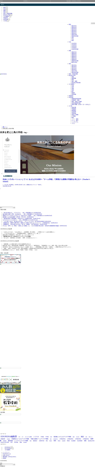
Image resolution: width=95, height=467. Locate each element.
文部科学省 (41, 440)
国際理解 (74, 78)
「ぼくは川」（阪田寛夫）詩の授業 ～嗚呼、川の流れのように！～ (20, 237)
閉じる (2, 466)
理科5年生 (74, 68)
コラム (73, 123)
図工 (73, 91)
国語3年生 (74, 28)
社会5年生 (74, 46)
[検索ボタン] (94, 23)
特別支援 (71, 97)
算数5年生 (74, 57)
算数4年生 (74, 56)
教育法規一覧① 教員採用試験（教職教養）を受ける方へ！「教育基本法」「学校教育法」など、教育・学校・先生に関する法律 (35, 245)
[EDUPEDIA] (3, 74)
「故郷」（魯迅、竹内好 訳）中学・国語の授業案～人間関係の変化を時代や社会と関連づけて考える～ (28, 248)
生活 (73, 85)
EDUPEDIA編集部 (9, 436)
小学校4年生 (70, 438)
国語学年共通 (75, 36)
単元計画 (77, 436)
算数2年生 (74, 53)
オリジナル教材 (28, 436)
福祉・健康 (74, 81)
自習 (11, 442)
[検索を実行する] (14, 207)
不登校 (42, 436)
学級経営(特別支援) (76, 98)
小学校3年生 (62, 439)
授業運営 (74, 110)
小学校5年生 (78, 438)
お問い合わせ (6, 455)
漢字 (73, 37)
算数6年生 (74, 59)
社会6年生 (74, 47)
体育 (73, 87)
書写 (73, 40)
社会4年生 (74, 44)
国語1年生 (74, 25)
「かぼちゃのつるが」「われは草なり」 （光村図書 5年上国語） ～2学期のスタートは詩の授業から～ (29, 232)
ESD (19, 436)
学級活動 (74, 113)
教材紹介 (35, 440)
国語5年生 (74, 31)
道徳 (73, 88)
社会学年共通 (75, 49)
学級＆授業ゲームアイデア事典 (39, 439)
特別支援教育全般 (76, 103)
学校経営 (71, 95)
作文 (73, 39)
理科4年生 (74, 66)
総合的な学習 (72, 75)
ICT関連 (74, 116)
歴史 (47, 440)
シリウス (36, 436)
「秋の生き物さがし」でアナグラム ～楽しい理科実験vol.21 (22, 212)
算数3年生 (74, 55)
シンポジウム (75, 122)
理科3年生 (74, 65)
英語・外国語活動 (73, 74)
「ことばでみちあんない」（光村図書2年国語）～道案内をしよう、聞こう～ (22, 233)
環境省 (59, 440)
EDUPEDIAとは (7, 453)
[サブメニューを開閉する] (7, 8)
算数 (70, 50)
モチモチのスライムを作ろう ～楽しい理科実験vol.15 (20, 220)
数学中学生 (74, 62)
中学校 (47, 436)
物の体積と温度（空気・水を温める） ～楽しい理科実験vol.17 (22, 214)
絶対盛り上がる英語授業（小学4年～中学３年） (18, 217)
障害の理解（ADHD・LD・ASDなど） (81, 104)
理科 (70, 63)
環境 (73, 79)
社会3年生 (74, 43)
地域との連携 (75, 114)
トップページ (6, 452)
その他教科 (71, 84)
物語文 (50, 440)
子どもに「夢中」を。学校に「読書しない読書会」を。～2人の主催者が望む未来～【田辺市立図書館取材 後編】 (35, 225)
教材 (73, 117)
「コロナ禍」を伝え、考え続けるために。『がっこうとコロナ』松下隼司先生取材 (27, 221)
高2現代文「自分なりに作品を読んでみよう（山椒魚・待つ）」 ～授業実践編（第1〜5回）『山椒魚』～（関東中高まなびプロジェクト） (37, 247)
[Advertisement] (10, 198)
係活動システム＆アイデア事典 (62, 436)
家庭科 (73, 92)
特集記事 (74, 107)
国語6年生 (74, 33)
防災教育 (25, 442)
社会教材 (73, 440)
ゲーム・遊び (75, 120)
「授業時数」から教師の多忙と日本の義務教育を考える (17, 244)
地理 (86, 436)
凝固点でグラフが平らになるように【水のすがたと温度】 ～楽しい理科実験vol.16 (27, 215)
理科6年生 (74, 69)
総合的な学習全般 (76, 82)
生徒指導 (74, 111)
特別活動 (74, 94)
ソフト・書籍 (75, 119)
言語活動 (16, 442)
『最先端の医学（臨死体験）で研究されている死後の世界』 (21, 218)
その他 (5, 20)
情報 (73, 76)
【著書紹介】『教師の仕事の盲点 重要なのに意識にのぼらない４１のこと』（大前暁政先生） (30, 222)
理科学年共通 (75, 72)
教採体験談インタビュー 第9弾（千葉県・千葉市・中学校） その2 (20, 249)
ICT (22, 436)
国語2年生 (74, 27)
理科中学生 (74, 71)
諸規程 (4, 458)
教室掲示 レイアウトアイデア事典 (18, 440)
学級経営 (3, 438)
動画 (73, 436)
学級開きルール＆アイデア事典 (20, 439)
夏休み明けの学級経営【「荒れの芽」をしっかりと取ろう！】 (18, 235)
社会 (70, 41)
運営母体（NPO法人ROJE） (10, 456)
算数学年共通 (75, 60)
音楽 (73, 90)
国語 (70, 24)
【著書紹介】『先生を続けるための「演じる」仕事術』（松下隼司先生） (25, 224)
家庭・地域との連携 (77, 101)
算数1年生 (74, 52)
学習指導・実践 (75, 100)
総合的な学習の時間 (5, 442)
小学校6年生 (86, 438)
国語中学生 (74, 34)
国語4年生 (74, 30)
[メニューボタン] (92, 23)
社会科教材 (79, 440)
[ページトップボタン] (1, 463)
